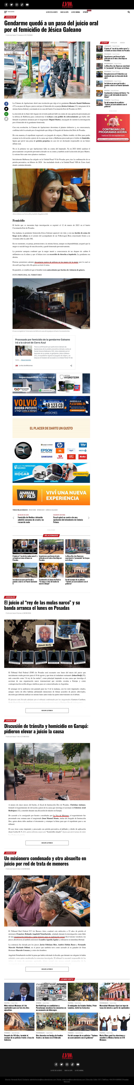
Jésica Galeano (52, 510)
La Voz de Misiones (61, 815)
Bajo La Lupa (64, 12)
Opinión (86, 11)
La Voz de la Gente (52, 12)
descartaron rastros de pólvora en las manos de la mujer (56, 262)
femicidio (41, 510)
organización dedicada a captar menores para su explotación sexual (39, 936)
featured (33, 510)
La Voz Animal (75, 12)
